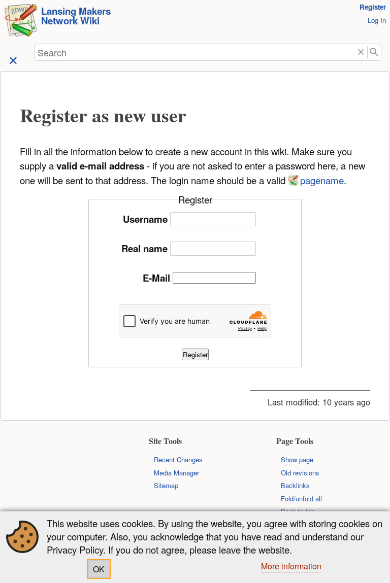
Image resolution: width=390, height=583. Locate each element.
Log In (377, 20)
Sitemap (166, 485)
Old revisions (300, 472)
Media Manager (176, 472)
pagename (321, 180)
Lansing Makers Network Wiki (76, 15)
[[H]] (21, 21)
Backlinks (295, 485)
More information (291, 566)
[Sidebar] (13, 59)
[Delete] (361, 52)
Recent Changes (178, 459)
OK (99, 569)
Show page (297, 459)
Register (373, 7)
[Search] (374, 52)
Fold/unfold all (301, 498)
